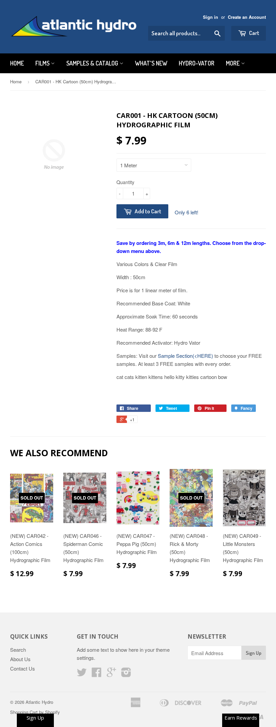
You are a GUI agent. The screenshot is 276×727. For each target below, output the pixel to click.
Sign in (210, 17)
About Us (20, 658)
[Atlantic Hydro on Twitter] (82, 674)
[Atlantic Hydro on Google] (111, 674)
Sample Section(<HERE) (185, 355)
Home (17, 63)
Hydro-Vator (196, 63)
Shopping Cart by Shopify (35, 712)
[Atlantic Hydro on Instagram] (126, 674)
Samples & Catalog (92, 63)
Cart (253, 32)
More (233, 63)
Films (43, 63)
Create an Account (247, 17)
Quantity (125, 182)
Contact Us (22, 668)
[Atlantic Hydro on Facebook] (97, 674)
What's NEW (151, 63)
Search (18, 649)
